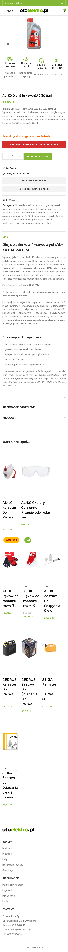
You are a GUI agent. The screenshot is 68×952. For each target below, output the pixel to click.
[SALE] (31, 559)
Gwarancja (7, 870)
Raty (4, 859)
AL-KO (5, 88)
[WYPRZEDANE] (10, 559)
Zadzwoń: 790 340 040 (34, 180)
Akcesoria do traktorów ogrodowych (43, 209)
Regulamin (7, 890)
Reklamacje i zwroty (12, 865)
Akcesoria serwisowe (13, 216)
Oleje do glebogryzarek (42, 216)
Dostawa (7, 848)
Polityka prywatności (13, 885)
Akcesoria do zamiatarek (45, 212)
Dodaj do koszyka (37, 156)
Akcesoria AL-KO (23, 205)
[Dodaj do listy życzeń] (5, 497)
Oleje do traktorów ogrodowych (28, 219)
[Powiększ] (8, 44)
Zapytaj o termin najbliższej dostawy (34, 144)
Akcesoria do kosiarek (13, 209)
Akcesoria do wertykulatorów (17, 212)
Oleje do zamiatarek (30, 223)
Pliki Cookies (8, 895)
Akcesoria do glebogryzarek (46, 205)
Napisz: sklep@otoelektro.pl (34, 189)
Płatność (7, 854)
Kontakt (6, 901)
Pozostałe (46, 223)
